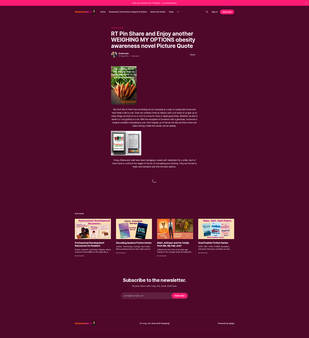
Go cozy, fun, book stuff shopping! (155, 323)
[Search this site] (207, 12)
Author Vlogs (117, 28)
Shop (171, 12)
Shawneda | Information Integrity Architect (128, 12)
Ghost (231, 323)
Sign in (215, 12)
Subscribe (227, 12)
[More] (178, 12)
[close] (306, 3)
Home (102, 12)
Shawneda (124, 53)
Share (192, 55)
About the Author (158, 12)
